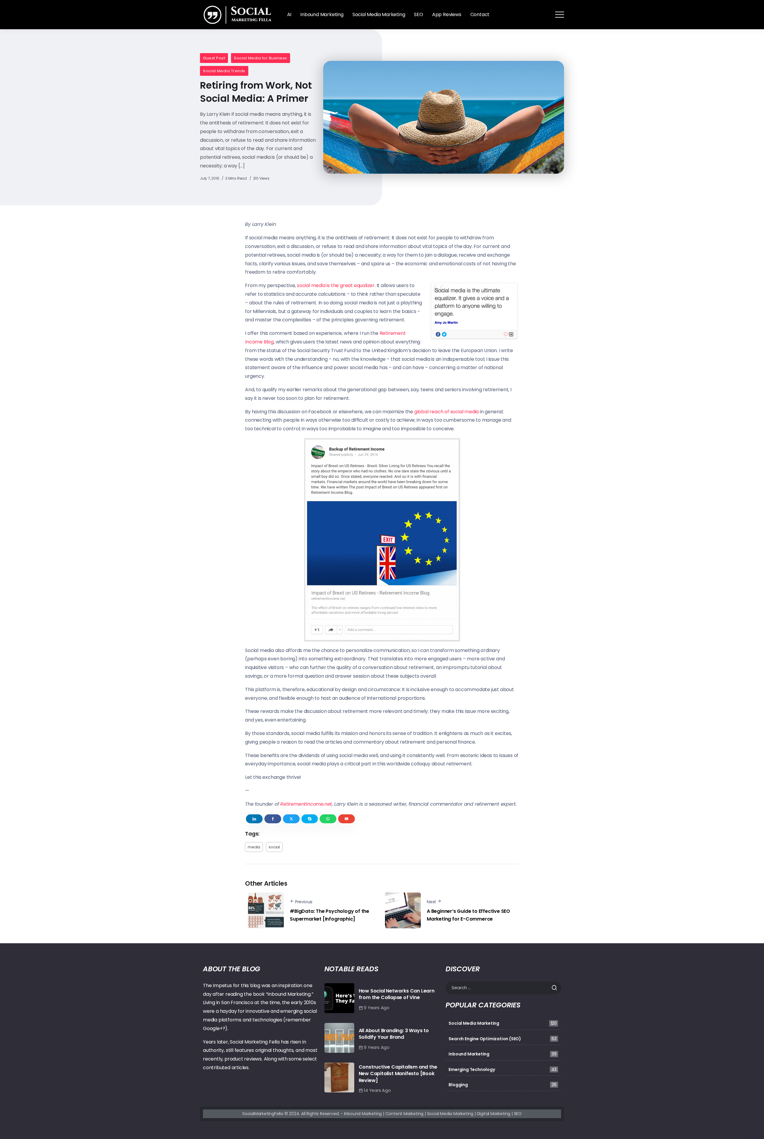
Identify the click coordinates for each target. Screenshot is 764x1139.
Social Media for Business (260, 58)
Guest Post (214, 58)
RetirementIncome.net (306, 804)
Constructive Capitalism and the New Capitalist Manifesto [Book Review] (398, 1074)
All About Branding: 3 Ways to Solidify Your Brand (394, 1034)
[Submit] (556, 988)
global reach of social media (446, 411)
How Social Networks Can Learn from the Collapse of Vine (397, 994)
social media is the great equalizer (336, 285)
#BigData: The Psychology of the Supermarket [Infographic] (329, 915)
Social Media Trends (224, 70)
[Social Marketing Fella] (239, 14)
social (274, 847)
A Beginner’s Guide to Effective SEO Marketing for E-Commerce (468, 915)
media (254, 847)
